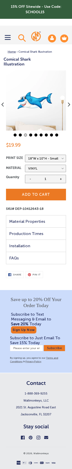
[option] (36, 100)
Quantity (12, 177)
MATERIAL (13, 168)
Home (12, 51)
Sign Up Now (24, 330)
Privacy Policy (33, 361)
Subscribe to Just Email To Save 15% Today (35, 340)
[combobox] (21, 38)
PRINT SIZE (14, 158)
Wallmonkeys (41, 453)
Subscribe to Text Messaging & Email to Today (31, 319)
